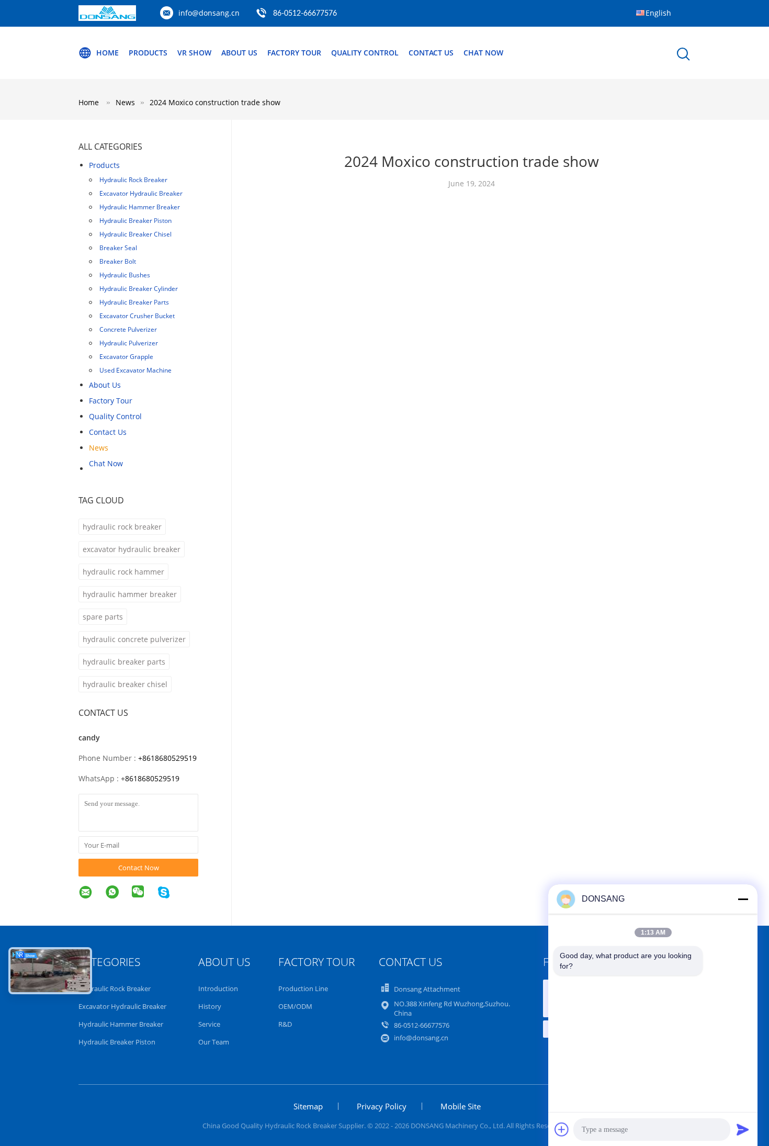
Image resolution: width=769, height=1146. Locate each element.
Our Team (213, 1042)
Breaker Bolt (117, 261)
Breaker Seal (118, 247)
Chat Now (483, 53)
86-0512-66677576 (305, 13)
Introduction (218, 988)
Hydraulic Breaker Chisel (135, 234)
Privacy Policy (381, 1106)
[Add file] (562, 1129)
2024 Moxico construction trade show (215, 102)
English (658, 13)
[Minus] (743, 899)
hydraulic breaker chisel (125, 684)
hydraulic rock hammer (123, 572)
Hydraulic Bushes (124, 275)
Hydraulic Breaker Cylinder (138, 288)
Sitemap (308, 1106)
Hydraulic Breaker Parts (134, 302)
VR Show (194, 53)
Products (148, 53)
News (98, 448)
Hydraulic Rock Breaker (133, 179)
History (209, 1006)
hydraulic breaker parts (124, 662)
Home (107, 53)
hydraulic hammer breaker (130, 594)
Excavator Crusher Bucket (137, 315)
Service (209, 1024)
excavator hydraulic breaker (131, 549)
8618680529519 (152, 778)
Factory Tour (294, 53)
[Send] (742, 1129)
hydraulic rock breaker (122, 527)
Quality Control (365, 53)
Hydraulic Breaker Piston (135, 220)
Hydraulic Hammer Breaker (139, 207)
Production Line (303, 988)
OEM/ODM (295, 1006)
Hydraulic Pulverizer (128, 343)
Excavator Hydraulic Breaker (141, 193)
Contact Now (138, 867)
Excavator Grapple (126, 356)
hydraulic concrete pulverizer (134, 639)
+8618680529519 (167, 758)
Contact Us (431, 53)
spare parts (103, 617)
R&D (285, 1024)
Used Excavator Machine (135, 370)
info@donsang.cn (209, 13)
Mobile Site (460, 1106)
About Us (239, 53)
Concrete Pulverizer (128, 329)
